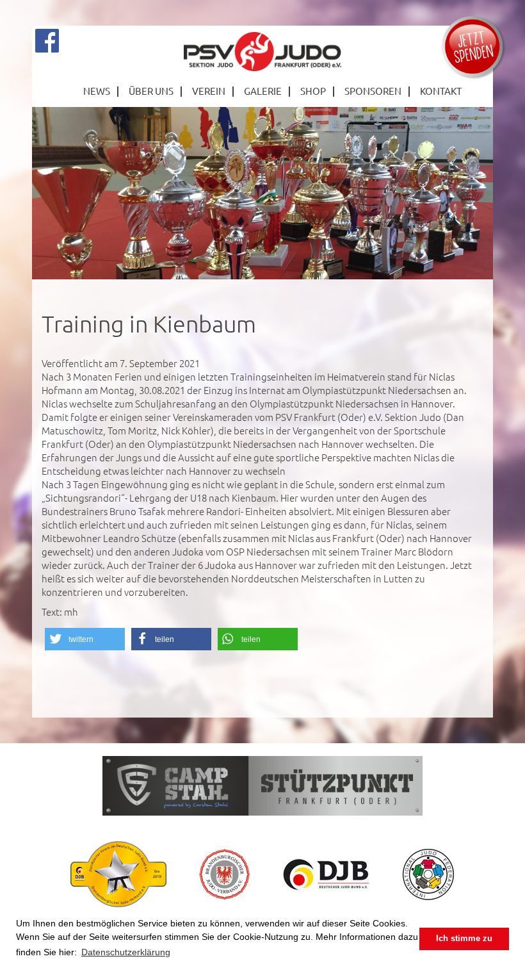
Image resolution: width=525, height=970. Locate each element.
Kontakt (441, 91)
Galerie (263, 91)
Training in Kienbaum (149, 323)
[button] (85, 639)
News (96, 91)
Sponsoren (372, 91)
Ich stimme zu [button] (464, 938)
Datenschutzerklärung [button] (125, 952)
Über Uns (151, 91)
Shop (313, 91)
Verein (208, 91)
